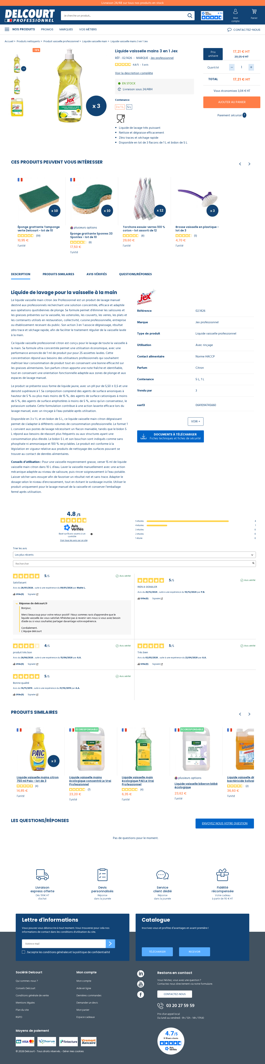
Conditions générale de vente (32, 995)
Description (20, 274)
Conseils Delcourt (25, 988)
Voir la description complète (134, 73)
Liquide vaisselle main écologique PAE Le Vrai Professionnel (138, 780)
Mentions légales (25, 1002)
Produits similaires (58, 274)
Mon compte (83, 981)
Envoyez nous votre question (225, 823)
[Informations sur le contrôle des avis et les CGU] (91, 534)
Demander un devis (87, 1002)
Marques (66, 29)
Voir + (195, 421)
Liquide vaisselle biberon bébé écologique (196, 785)
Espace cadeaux (85, 1017)
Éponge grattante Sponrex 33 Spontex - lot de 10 (91, 235)
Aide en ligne (83, 988)
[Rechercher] (190, 15)
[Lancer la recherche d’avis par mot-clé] (253, 563)
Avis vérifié (125, 576)
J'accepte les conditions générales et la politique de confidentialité (68, 952)
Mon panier (82, 1010)
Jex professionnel (162, 57)
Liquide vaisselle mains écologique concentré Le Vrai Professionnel (90, 780)
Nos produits (23, 29)
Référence (144, 310)
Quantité (213, 67)
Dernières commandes (88, 995)
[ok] (110, 943)
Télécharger (157, 951)
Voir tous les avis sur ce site (73, 540)
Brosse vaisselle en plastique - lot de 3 (197, 228)
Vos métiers (88, 29)
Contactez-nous (175, 994)
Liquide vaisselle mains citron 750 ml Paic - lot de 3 (38, 779)
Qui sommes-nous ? (27, 981)
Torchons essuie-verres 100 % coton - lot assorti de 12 (144, 228)
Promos (47, 29)
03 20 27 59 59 (180, 1005)
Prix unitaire (213, 54)
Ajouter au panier (232, 102)
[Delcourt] (30, 15)
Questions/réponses (135, 274)
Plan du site (22, 1010)
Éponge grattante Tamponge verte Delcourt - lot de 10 (39, 228)
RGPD (19, 1017)
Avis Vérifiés (97, 274)
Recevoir (194, 951)
